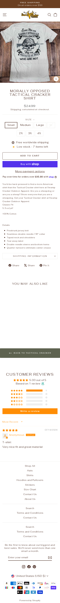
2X (21, 133)
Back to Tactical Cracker (32, 353)
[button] (17, 391)
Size (30, 119)
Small (11, 125)
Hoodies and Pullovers (30, 480)
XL (51, 125)
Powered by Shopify (30, 600)
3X (30, 133)
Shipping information (30, 256)
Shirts (30, 475)
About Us (30, 499)
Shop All (30, 466)
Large (40, 125)
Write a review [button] (30, 411)
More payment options (30, 171)
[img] (10, 430)
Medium (25, 125)
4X (39, 133)
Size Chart (30, 489)
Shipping (15, 109)
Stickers (30, 484)
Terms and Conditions (30, 513)
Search (30, 508)
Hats (30, 470)
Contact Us (30, 494)
